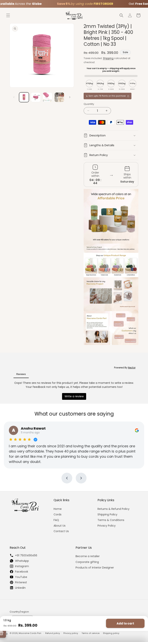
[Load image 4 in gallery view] (59, 97)
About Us (60, 526)
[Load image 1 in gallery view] (24, 97)
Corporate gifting (87, 562)
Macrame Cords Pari (30, 633)
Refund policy (52, 633)
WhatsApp (22, 561)
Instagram (22, 566)
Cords (57, 514)
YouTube (21, 577)
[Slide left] (14, 97)
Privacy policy (70, 633)
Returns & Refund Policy (114, 509)
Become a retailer (88, 556)
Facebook (21, 571)
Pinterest (21, 582)
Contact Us (61, 531)
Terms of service (90, 633)
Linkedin (20, 587)
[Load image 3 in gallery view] (47, 97)
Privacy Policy (107, 526)
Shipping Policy (107, 514)
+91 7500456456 (26, 555)
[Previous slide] (66, 478)
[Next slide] (81, 478)
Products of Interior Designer (95, 567)
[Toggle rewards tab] (7, 634)
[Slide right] (70, 97)
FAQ (56, 520)
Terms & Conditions (111, 520)
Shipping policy (111, 633)
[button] (8, 15)
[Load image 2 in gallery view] (36, 97)
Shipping (108, 58)
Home (58, 509)
